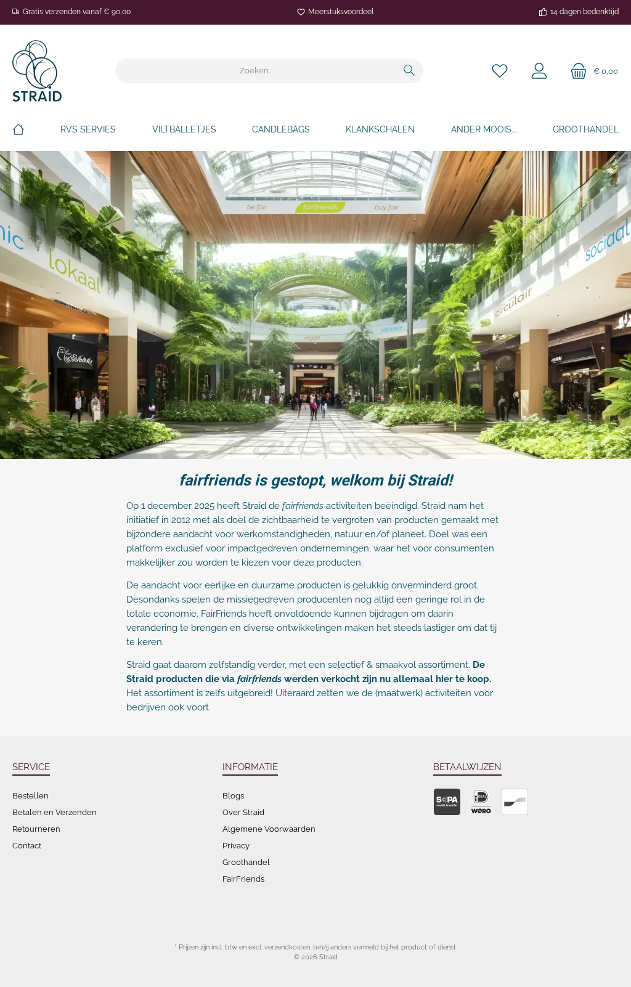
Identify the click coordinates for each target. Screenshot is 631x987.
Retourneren (36, 829)
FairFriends (243, 878)
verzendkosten (287, 947)
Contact (26, 845)
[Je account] (539, 71)
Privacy (236, 845)
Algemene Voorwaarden (269, 829)
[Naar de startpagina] (37, 71)
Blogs (233, 795)
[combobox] (255, 71)
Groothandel (246, 862)
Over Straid (243, 812)
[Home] (18, 129)
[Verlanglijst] (499, 71)
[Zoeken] (409, 71)
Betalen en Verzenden (54, 812)
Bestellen (30, 795)
